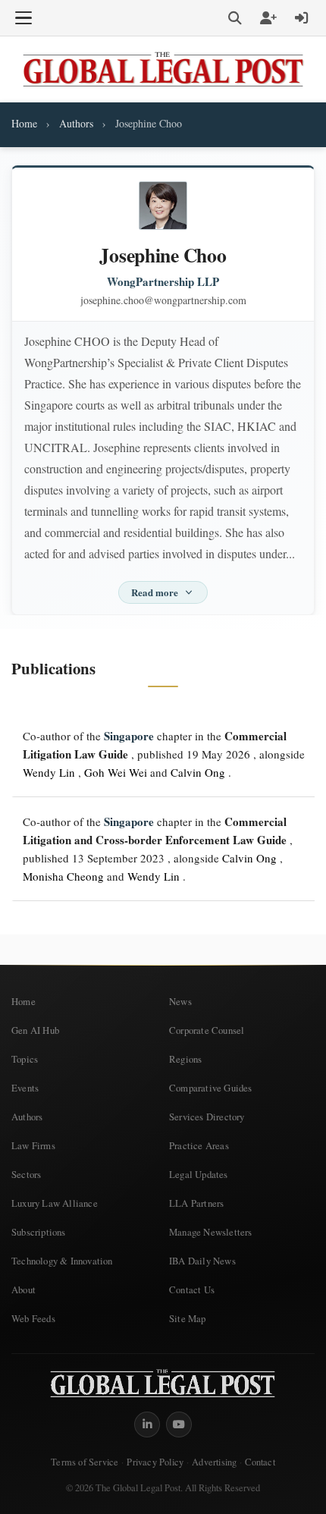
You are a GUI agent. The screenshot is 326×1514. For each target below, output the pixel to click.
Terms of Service (84, 1462)
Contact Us (192, 1289)
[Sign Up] (268, 18)
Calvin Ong (198, 772)
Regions (185, 1059)
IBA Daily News (202, 1260)
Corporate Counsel (206, 1030)
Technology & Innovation (62, 1260)
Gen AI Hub (35, 1030)
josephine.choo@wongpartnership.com (163, 300)
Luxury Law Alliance (54, 1203)
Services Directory (207, 1116)
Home (24, 123)
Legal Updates (198, 1174)
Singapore (129, 735)
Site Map (187, 1318)
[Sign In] (302, 18)
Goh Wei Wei (115, 772)
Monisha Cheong (63, 876)
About (23, 1289)
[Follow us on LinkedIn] (147, 1424)
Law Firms (33, 1145)
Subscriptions (38, 1232)
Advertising (214, 1462)
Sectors (26, 1174)
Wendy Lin (49, 772)
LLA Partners (196, 1203)
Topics (24, 1059)
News (180, 1001)
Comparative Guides (210, 1088)
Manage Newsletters (210, 1232)
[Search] (235, 18)
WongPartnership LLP (163, 282)
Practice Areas (199, 1145)
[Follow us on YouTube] (179, 1424)
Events (25, 1088)
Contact (259, 1462)
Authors (76, 123)
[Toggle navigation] (23, 18)
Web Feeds (33, 1318)
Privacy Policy (155, 1462)
